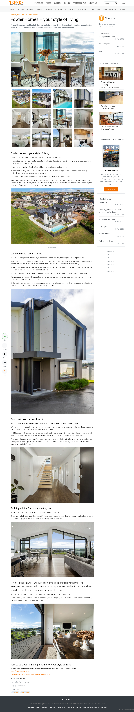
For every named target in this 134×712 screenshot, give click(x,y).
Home (12, 9)
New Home (30, 9)
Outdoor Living (70, 9)
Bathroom (48, 9)
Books (67, 3)
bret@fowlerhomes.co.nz (20, 671)
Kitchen (39, 9)
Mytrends (38, 3)
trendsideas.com (60, 704)
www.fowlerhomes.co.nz (41, 675)
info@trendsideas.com (46, 704)
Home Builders (25, 692)
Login (123, 3)
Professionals (79, 3)
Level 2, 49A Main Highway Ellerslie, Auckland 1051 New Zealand (87, 704)
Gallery (57, 3)
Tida (98, 9)
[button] (5, 336)
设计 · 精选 (122, 9)
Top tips (91, 9)
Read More (111, 189)
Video (48, 3)
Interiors (58, 9)
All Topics (20, 9)
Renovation (82, 9)
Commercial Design (109, 9)
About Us (93, 3)
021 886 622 (33, 704)
